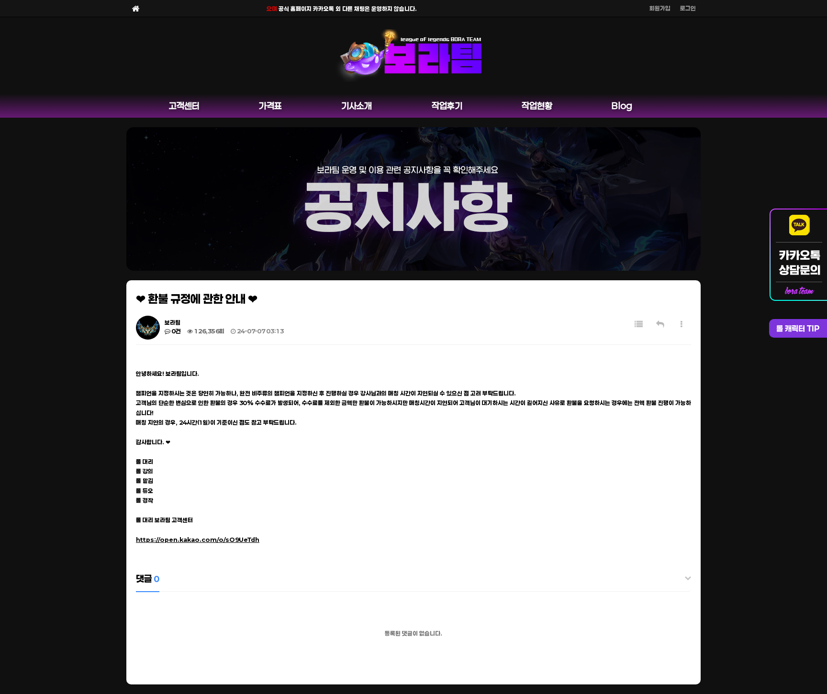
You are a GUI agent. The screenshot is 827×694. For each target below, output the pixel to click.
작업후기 (447, 105)
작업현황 (537, 105)
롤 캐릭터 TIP (798, 328)
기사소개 (356, 105)
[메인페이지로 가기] (135, 8)
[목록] (639, 324)
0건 (175, 331)
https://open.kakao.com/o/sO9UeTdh (197, 539)
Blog (622, 105)
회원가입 (660, 8)
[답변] (660, 324)
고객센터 (184, 105)
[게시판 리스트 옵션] (681, 324)
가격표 (270, 105)
